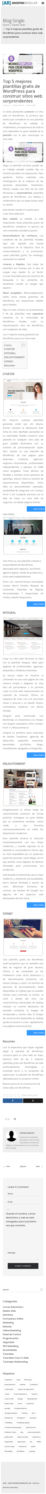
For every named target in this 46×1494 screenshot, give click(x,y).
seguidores (9, 1442)
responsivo (36, 1437)
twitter (33, 1446)
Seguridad (8, 1342)
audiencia (8, 1380)
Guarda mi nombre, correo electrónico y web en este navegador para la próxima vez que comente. (21, 1219)
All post (23, 1166)
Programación (11, 1338)
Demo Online (39, 509)
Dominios (8, 1314)
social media (10, 1446)
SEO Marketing (10, 1346)
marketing (8, 1423)
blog (18, 1380)
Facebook (29, 1404)
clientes (22, 1384)
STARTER (9, 349)
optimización (31, 1427)
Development (32, 1399)
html (33, 1413)
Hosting (24, 1413)
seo (31, 1442)
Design (20, 1399)
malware (32, 1418)
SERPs (39, 1442)
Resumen (9, 365)
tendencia (23, 1446)
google (7, 1408)
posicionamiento (34, 1432)
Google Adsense (20, 1408)
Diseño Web (18, 24)
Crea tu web (9, 1399)
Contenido (34, 1384)
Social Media (10, 1350)
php (21, 1432)
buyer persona (10, 1384)
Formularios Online (13, 1318)
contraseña (9, 1389)
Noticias (7, 1326)
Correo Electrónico (13, 1307)
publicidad (9, 1437)
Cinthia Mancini (18, 105)
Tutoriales (8, 1353)
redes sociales (22, 1437)
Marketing (8, 1322)
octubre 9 (6, 105)
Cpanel (34, 1394)
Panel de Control (12, 1334)
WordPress (21, 1451)
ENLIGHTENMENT (14, 357)
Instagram (21, 1418)
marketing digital (23, 1423)
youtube (32, 1451)
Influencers (9, 1418)
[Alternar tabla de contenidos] (22, 345)
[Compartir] (13, 1100)
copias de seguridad (26, 1389)
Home (6, 24)
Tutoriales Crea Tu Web (16, 1357)
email (20, 1404)
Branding (28, 1380)
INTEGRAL (10, 353)
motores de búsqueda (13, 1427)
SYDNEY (8, 361)
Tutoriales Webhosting (15, 1361)
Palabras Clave (10, 1432)
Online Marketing (12, 1330)
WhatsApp (8, 1451)
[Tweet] (33, 1100)
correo (7, 1394)
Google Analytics (11, 1413)
